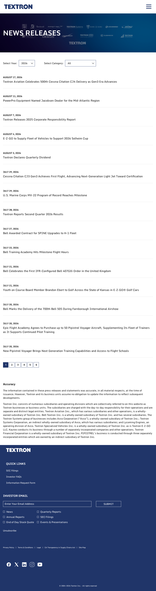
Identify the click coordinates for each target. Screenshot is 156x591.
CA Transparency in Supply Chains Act (60, 547)
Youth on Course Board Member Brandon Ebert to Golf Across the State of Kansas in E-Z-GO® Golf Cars (71, 290)
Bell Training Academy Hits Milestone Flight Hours (36, 252)
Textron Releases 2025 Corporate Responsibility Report (39, 119)
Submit (108, 504)
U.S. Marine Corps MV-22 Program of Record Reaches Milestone (45, 195)
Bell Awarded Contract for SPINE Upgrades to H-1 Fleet (39, 233)
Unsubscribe (9, 530)
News (9, 512)
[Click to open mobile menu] (148, 6)
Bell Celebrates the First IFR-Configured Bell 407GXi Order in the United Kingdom (57, 271)
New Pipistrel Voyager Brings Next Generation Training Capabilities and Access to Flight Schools (66, 351)
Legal (39, 547)
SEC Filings (16, 471)
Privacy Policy (8, 547)
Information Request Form (25, 483)
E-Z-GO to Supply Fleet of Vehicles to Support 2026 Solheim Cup (45, 138)
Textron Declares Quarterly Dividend (27, 157)
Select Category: (54, 63)
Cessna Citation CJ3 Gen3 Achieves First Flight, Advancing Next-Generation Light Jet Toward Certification (73, 176)
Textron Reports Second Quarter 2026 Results (33, 214)
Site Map (82, 547)
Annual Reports (15, 517)
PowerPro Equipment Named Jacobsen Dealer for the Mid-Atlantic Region (51, 100)
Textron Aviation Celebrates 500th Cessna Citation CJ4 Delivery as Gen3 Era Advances (60, 82)
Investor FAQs (18, 477)
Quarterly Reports (50, 512)
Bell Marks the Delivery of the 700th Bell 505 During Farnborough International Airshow (60, 309)
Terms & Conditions (25, 547)
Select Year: (10, 63)
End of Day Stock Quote (20, 522)
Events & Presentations (54, 522)
